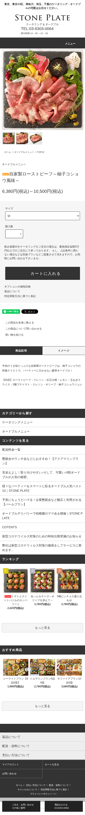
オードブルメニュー (24, 152)
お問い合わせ (9, 773)
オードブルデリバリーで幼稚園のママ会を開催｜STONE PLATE (42, 516)
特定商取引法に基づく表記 (20, 296)
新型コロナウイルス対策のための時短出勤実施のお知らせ (42, 536)
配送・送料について (59, 785)
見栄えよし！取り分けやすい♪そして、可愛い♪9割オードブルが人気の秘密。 (41, 475)
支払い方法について (36, 785)
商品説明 (21, 350)
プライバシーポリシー (41, 794)
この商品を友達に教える (19, 322)
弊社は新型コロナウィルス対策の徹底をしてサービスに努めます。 (42, 548)
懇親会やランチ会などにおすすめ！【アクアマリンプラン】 (40, 461)
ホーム (7, 152)
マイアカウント (10, 764)
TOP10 (40, 152)
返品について (12, 291)
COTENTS (9, 527)
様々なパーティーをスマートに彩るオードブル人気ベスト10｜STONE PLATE (42, 488)
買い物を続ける (14, 334)
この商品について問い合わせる (23, 328)
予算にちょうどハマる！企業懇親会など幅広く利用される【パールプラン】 (42, 502)
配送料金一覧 (11, 449)
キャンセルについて (27, 789)
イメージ (64, 350)
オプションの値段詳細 (17, 286)
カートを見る (52, 764)
